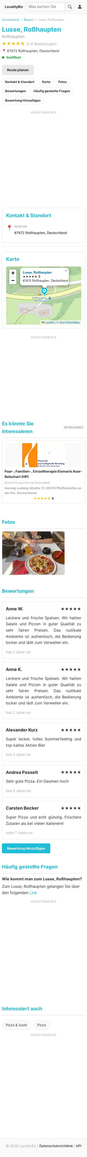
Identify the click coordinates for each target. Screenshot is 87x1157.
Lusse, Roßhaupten (37, 272)
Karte (46, 82)
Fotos (62, 82)
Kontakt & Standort (19, 82)
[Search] (70, 6)
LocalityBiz (14, 7)
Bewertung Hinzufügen (23, 100)
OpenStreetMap (69, 322)
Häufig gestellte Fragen (52, 91)
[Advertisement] (43, 157)
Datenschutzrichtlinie (56, 1146)
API (78, 1146)
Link (33, 892)
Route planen (18, 70)
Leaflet (49, 322)
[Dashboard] (79, 6)
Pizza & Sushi (16, 1025)
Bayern (29, 19)
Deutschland (10, 19)
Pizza (41, 1025)
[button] (45, 292)
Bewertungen (15, 91)
